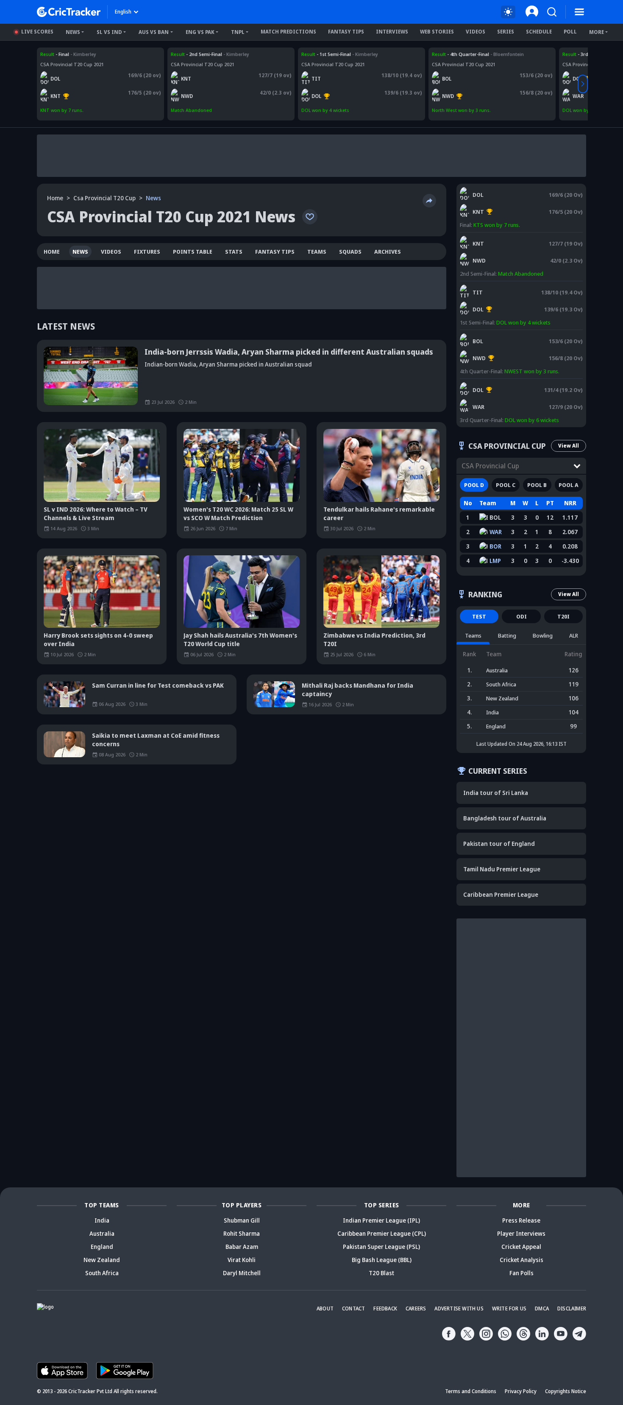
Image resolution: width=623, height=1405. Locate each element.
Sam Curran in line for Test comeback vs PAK (158, 685)
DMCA (542, 1308)
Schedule (539, 31)
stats (233, 251)
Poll (570, 31)
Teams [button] (473, 635)
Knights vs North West (196, 54)
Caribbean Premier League (500, 894)
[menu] (579, 12)
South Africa (102, 1273)
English (123, 11)
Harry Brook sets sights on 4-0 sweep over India (98, 639)
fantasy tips (275, 251)
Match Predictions (288, 31)
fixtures (147, 251)
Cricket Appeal (521, 1247)
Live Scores (37, 31)
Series (505, 31)
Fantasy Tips (346, 31)
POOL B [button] (537, 485)
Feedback (385, 1308)
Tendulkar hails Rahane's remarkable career (379, 513)
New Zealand (101, 1260)
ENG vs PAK (200, 32)
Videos (475, 31)
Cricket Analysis (521, 1260)
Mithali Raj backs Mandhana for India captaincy (357, 689)
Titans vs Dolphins (322, 54)
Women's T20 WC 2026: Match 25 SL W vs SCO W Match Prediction (238, 513)
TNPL (238, 32)
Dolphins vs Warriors (485, 382)
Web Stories (437, 31)
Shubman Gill (242, 1220)
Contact (353, 1308)
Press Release (521, 1220)
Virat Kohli (242, 1260)
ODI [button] (521, 616)
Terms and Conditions (470, 1391)
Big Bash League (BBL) (382, 1260)
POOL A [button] (568, 485)
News (73, 32)
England (102, 1247)
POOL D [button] (474, 485)
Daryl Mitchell (242, 1273)
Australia (101, 1233)
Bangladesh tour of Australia (504, 818)
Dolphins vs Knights (63, 54)
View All (568, 445)
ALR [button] (573, 635)
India (102, 1220)
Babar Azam (241, 1247)
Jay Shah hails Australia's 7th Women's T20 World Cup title (240, 639)
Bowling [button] (543, 635)
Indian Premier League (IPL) (381, 1220)
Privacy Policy (521, 1391)
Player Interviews (521, 1233)
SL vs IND (109, 32)
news (80, 251)
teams (316, 251)
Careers (416, 1308)
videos (111, 251)
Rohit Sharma (241, 1233)
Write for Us (509, 1308)
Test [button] (479, 616)
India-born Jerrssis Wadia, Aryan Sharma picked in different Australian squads (289, 352)
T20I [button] (563, 616)
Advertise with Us (458, 1308)
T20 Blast (381, 1273)
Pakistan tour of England (499, 844)
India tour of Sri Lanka (495, 793)
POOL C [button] (505, 485)
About (325, 1308)
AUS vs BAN (154, 32)
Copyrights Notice (565, 1391)
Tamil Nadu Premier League (501, 869)
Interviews (392, 31)
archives (387, 251)
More (596, 32)
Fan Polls (521, 1273)
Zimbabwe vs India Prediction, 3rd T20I (374, 639)
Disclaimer (571, 1308)
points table (192, 251)
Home (55, 198)
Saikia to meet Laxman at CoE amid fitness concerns (156, 739)
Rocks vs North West (455, 54)
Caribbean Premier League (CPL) (381, 1233)
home (52, 251)
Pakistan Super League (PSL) (381, 1247)
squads (350, 251)
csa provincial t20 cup (104, 198)
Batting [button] (507, 635)
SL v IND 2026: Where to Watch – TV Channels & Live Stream (95, 513)
